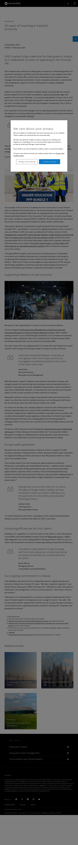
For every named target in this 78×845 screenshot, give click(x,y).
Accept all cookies (49, 162)
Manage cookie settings (26, 162)
